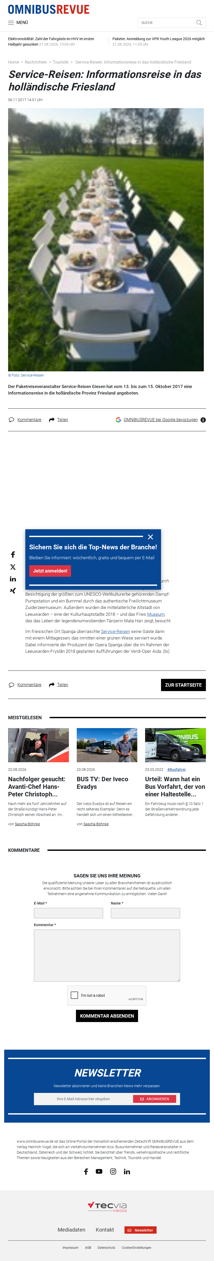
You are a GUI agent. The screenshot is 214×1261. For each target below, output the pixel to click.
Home (13, 62)
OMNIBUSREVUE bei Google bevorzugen (161, 419)
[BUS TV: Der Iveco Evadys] (107, 745)
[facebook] (86, 1171)
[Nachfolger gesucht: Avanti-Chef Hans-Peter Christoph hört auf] (38, 745)
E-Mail (39, 903)
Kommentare (29, 419)
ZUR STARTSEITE (183, 685)
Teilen (62, 419)
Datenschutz (106, 1248)
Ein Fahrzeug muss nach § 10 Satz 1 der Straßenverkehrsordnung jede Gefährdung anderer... (174, 809)
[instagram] (113, 1171)
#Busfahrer (176, 769)
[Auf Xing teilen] (13, 590)
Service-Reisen (115, 631)
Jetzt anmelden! (50, 571)
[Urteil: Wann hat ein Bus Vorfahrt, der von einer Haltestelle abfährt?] (175, 745)
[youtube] (99, 1171)
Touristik (61, 62)
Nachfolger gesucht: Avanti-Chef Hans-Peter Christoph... (37, 787)
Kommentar (44, 925)
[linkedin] (127, 1171)
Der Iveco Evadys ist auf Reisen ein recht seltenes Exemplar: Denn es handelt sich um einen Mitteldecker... (105, 809)
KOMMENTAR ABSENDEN (107, 1016)
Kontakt (105, 1230)
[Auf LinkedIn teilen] (13, 579)
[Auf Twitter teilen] (13, 567)
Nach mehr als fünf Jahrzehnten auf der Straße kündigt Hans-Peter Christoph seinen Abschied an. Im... (37, 809)
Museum (155, 614)
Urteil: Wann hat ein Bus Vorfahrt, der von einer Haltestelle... (175, 787)
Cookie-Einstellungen (136, 1248)
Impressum (71, 1248)
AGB (88, 1248)
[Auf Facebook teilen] (13, 554)
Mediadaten (71, 1230)
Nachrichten (36, 62)
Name (116, 903)
